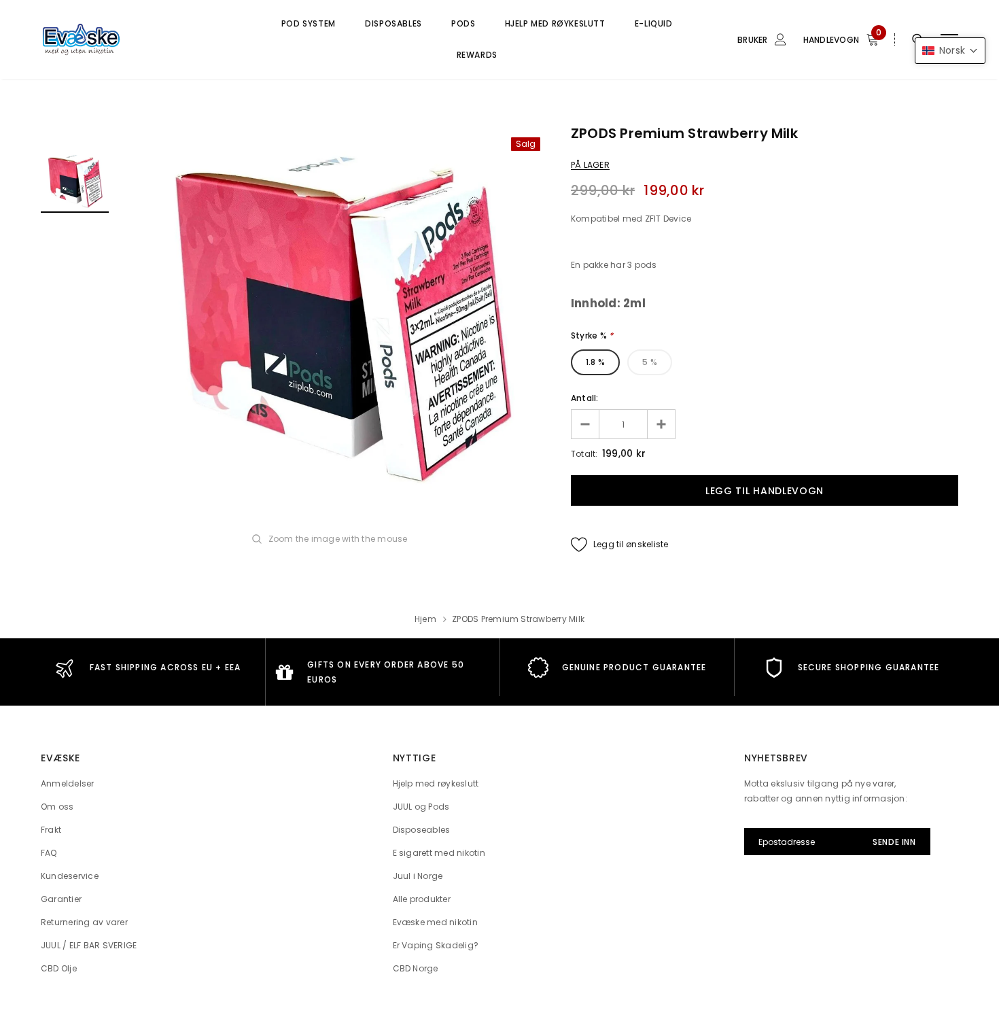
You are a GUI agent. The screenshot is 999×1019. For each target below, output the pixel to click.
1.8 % (595, 362)
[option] (339, 315)
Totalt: (584, 454)
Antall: (585, 398)
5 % (649, 362)
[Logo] (144, 39)
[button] (950, 50)
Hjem (425, 619)
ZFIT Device (668, 218)
